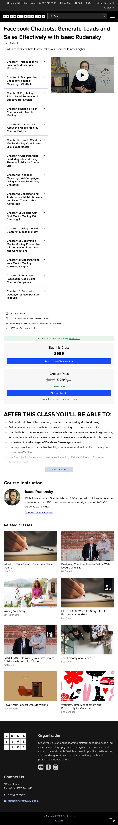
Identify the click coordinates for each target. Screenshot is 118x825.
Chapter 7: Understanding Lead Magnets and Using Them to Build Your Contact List (23, 161)
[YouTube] (41, 767)
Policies (59, 820)
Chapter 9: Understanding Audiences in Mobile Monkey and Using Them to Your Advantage (24, 199)
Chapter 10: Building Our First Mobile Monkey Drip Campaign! (22, 216)
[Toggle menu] (112, 16)
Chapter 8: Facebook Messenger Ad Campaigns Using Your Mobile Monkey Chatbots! (23, 180)
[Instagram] (55, 767)
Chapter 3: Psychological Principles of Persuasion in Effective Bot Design (23, 96)
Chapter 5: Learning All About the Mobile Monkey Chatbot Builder (22, 127)
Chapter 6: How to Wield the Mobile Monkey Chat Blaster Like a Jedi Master (24, 143)
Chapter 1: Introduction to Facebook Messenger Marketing (22, 65)
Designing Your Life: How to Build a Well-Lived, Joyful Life (85, 565)
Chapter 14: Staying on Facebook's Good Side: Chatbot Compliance (21, 278)
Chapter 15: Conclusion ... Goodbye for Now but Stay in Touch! (23, 294)
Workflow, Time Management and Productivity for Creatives (81, 706)
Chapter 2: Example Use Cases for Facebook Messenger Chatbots (22, 80)
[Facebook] (48, 767)
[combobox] (77, 16)
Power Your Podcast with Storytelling (26, 705)
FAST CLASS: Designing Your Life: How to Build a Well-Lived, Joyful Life (29, 659)
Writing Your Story (14, 611)
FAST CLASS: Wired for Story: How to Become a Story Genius (83, 612)
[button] (110, 817)
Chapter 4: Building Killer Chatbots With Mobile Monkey (22, 112)
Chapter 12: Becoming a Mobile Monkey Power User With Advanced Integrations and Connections (24, 246)
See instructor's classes (39, 512)
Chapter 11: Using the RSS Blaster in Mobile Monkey (23, 230)
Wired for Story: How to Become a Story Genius (28, 565)
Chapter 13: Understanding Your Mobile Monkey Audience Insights (23, 263)
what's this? (74, 338)
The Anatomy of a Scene (76, 658)
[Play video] (82, 75)
